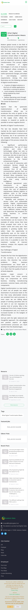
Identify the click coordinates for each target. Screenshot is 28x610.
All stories (4, 13)
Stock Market (4, 22)
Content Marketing (6, 573)
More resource (14, 405)
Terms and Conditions (14, 594)
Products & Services (14, 13)
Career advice (18, 17)
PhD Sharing (4, 17)
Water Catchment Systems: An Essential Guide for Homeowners (16, 479)
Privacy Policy (14, 590)
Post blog (3, 568)
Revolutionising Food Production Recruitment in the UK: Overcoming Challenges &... (16, 491)
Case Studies (12, 19)
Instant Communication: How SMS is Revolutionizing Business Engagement (17, 387)
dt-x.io (3, 104)
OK (10, 606)
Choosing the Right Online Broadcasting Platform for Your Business (16, 451)
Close (17, 606)
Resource (19, 19)
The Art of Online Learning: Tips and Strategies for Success (16, 377)
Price (2, 576)
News (2, 552)
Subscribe (3, 555)
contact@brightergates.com (11, 523)
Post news (4, 570)
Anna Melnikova (11, 40)
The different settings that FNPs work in (16, 501)
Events (11, 17)
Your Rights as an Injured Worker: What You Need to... (17, 396)
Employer (3, 547)
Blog (2, 550)
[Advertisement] (14, 354)
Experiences (4, 19)
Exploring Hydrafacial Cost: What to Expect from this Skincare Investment (16, 461)
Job (2, 544)
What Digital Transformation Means (12, 415)
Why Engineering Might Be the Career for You (16, 470)
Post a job (4, 565)
